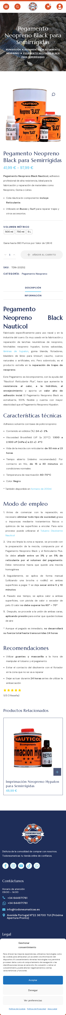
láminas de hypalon (15, 351)
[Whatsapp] (37, 866)
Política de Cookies (17, 1009)
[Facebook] (5, 866)
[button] (6, 7)
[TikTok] (29, 866)
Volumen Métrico (16, 227)
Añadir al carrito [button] (57, 772)
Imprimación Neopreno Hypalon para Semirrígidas (32, 784)
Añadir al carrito (44, 254)
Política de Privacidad (36, 1009)
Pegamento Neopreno (34, 273)
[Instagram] (13, 866)
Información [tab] (33, 295)
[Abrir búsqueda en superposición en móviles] (17, 7)
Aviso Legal (52, 1009)
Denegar (33, 990)
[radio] (9, 231)
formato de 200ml (41, 488)
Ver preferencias (33, 1000)
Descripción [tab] (33, 287)
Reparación (13, 49)
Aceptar (33, 980)
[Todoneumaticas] (32, 6)
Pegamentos (33, 49)
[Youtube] (21, 866)
